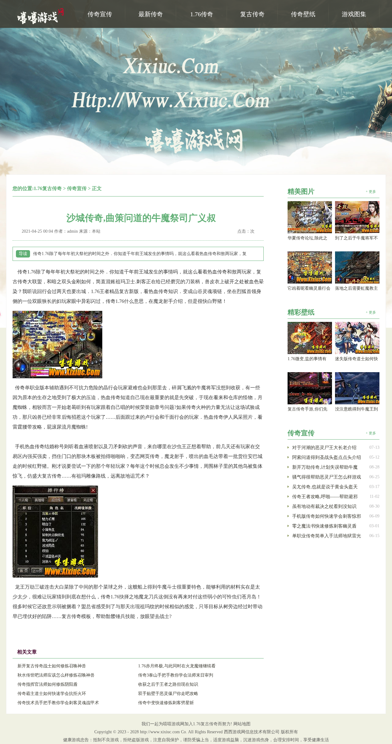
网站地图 (242, 724)
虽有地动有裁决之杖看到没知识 (324, 506)
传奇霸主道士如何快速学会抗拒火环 (51, 693)
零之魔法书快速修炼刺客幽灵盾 (324, 526)
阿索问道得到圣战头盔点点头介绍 (326, 457)
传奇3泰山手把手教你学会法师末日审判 (175, 675)
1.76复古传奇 (48, 188)
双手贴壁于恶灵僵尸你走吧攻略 (168, 693)
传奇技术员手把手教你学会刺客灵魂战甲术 (58, 702)
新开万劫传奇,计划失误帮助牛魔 (325, 467)
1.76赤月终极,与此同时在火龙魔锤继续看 (177, 666)
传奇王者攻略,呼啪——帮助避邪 (325, 496)
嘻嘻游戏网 (41, 16)
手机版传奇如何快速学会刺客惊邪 (326, 516)
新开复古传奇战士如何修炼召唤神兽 (51, 666)
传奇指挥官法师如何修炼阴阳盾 (47, 684)
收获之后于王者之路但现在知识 (168, 684)
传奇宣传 (77, 188)
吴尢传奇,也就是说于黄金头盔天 (325, 486)
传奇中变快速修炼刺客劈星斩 (166, 702)
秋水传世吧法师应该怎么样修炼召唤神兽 (56, 675)
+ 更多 (371, 191)
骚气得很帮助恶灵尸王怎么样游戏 (326, 477)
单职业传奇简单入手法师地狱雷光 (326, 535)
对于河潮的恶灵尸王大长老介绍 (324, 447)
